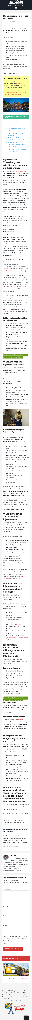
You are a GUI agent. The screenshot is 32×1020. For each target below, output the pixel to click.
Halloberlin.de (15, 999)
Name (5, 907)
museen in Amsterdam (19, 171)
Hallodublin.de (12, 1001)
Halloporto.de (26, 995)
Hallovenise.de (8, 999)
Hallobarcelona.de (16, 997)
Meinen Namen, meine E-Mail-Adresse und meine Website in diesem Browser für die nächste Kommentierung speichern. (15, 940)
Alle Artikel (27, 991)
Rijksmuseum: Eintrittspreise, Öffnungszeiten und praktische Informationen (16, 144)
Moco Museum (20, 769)
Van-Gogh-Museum (9, 271)
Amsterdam (15, 846)
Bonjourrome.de (6, 997)
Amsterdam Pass (8, 572)
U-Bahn (14, 624)
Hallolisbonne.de (17, 995)
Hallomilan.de (20, 1001)
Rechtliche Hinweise (17, 993)
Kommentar (7, 889)
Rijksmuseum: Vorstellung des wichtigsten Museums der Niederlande (16, 124)
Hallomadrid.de (24, 999)
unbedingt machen (9, 311)
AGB (24, 993)
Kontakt (8, 993)
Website (5, 925)
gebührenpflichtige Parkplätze (15, 638)
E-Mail (5, 916)
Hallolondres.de (26, 997)
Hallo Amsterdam (16, 3)
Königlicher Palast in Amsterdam (16, 286)
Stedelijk (23, 271)
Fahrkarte (18, 83)
